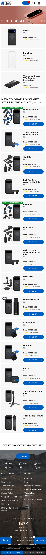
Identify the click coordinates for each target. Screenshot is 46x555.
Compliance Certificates (11, 497)
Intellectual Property (33, 486)
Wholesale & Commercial (29, 494)
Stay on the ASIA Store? (34, 552)
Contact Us (6, 482)
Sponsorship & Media (33, 500)
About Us (28, 478)
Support (4, 478)
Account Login (7, 486)
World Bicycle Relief (33, 489)
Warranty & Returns (10, 501)
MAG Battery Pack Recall (9, 509)
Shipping (5, 504)
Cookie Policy (7, 493)
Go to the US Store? (12, 552)
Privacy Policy (7, 489)
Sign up (5, 540)
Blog (26, 482)
